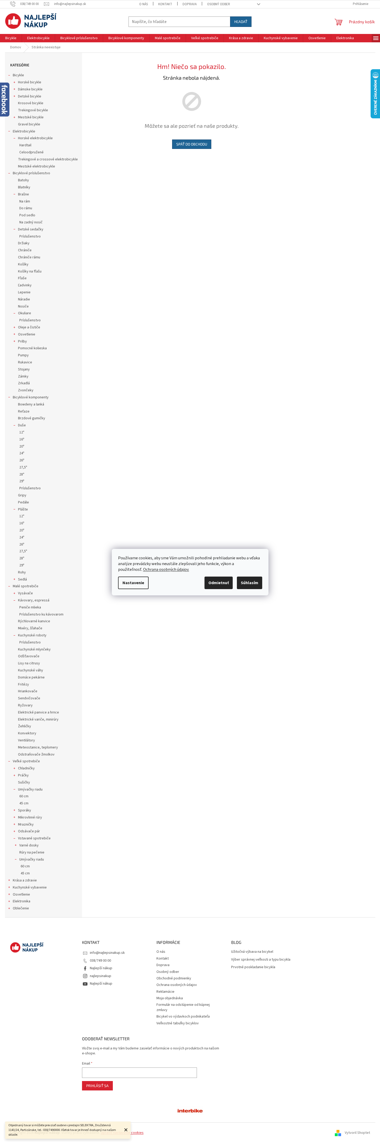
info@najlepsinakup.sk (107, 952)
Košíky (23, 264)
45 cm (23, 803)
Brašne (23, 194)
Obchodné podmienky (173, 978)
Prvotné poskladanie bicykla (253, 967)
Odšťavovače (28, 656)
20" (21, 446)
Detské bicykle (29, 96)
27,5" (23, 467)
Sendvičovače (29, 698)
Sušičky (24, 782)
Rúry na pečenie (31, 852)
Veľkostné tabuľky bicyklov (177, 1023)
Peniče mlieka (30, 607)
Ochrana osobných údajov (176, 985)
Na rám (24, 201)
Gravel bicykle (29, 124)
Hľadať (240, 21)
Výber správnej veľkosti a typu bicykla (260, 959)
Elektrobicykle (24, 131)
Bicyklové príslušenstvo (31, 173)
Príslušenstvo (30, 236)
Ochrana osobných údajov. (166, 569)
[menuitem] (11, 38)
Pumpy (23, 355)
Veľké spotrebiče (26, 761)
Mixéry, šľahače (30, 628)
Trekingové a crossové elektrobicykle (48, 159)
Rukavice (25, 362)
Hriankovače (27, 691)
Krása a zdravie (25, 880)
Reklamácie (165, 991)
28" (21, 474)
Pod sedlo (27, 215)
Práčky (23, 775)
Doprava (190, 4)
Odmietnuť (218, 583)
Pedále (23, 502)
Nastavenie (133, 583)
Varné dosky (29, 845)
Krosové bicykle (30, 103)
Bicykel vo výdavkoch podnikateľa (183, 1016)
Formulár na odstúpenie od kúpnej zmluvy (183, 1007)
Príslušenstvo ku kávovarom (41, 614)
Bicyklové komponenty (31, 397)
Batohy (23, 180)
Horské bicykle (29, 82)
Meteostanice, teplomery (38, 747)
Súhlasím (249, 583)
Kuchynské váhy (30, 670)
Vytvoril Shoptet (357, 1133)
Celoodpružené (31, 152)
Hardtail (25, 145)
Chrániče (25, 250)
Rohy (22, 572)
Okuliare (24, 313)
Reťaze (24, 411)
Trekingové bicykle (33, 110)
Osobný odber (218, 4)
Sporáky (24, 810)
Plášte (23, 509)
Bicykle (18, 75)
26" (21, 460)
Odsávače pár (29, 831)
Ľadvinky (25, 285)
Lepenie (24, 292)
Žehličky (24, 726)
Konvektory (27, 733)
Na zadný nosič (31, 222)
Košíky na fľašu (30, 271)
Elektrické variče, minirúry (38, 719)
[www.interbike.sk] (190, 1110)
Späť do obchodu (191, 144)
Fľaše (22, 278)
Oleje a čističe (29, 327)
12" (21, 432)
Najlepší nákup (101, 968)
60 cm (23, 796)
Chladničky (26, 768)
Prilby (22, 341)
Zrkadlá (24, 383)
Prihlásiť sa (97, 1085)
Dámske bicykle (30, 89)
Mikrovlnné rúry (30, 817)
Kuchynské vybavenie (30, 887)
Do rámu (25, 208)
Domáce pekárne (31, 677)
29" (21, 481)
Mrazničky (26, 824)
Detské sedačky (30, 229)
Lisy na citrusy (29, 663)
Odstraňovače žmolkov (36, 754)
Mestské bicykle (31, 117)
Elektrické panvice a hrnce (38, 712)
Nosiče (23, 306)
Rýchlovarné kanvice (34, 621)
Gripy (22, 495)
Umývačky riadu (30, 789)
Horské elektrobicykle (35, 138)
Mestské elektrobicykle (36, 166)
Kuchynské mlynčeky (34, 649)
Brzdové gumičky (31, 418)
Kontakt (165, 4)
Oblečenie (21, 908)
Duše (22, 425)
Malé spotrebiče (25, 586)
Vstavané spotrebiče (34, 838)
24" (21, 453)
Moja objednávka (169, 998)
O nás (143, 4)
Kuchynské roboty (32, 635)
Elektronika (21, 901)
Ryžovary (25, 705)
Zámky (23, 376)
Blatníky (24, 187)
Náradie (24, 299)
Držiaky (24, 243)
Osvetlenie (26, 334)
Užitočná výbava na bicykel (252, 951)
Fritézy (23, 684)
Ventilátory (26, 740)
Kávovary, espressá (33, 600)
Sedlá (22, 579)
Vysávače (25, 593)
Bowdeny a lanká (31, 404)
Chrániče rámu (29, 257)
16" (21, 439)
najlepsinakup (100, 976)
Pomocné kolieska (32, 348)
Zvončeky (25, 390)
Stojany (24, 369)
